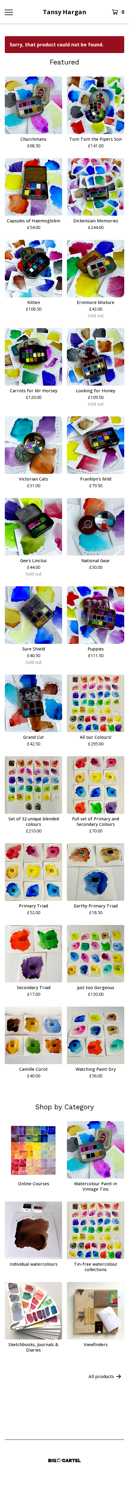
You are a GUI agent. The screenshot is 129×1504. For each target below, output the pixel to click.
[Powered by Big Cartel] (64, 1460)
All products (101, 1376)
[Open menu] (8, 12)
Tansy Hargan (64, 12)
